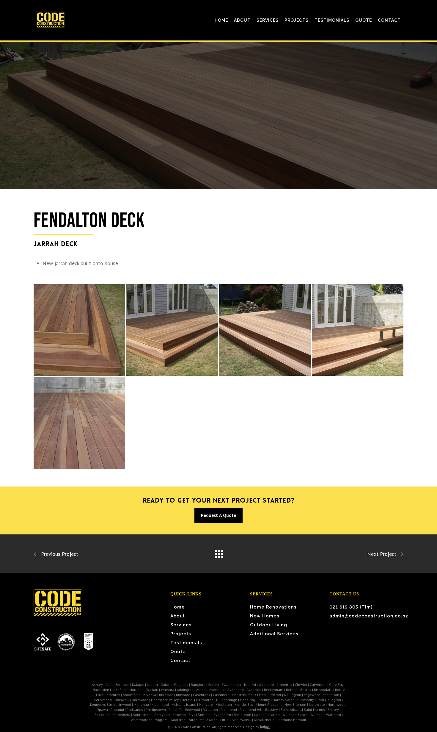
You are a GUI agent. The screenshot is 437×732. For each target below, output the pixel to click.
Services (181, 624)
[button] (218, 515)
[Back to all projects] (218, 552)
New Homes (264, 615)
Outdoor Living (268, 624)
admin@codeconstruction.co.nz (365, 615)
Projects (180, 633)
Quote (178, 651)
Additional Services (274, 633)
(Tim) (350, 606)
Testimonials (186, 642)
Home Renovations (273, 606)
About (177, 615)
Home (177, 606)
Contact (180, 660)
